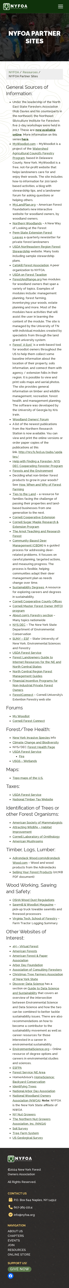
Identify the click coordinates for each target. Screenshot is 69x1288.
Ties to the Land (24, 494)
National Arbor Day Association (34, 1091)
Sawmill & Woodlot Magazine (33, 904)
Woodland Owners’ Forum (31, 419)
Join (11, 1245)
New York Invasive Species (31, 737)
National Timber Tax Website (33, 799)
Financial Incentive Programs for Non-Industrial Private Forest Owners (35, 685)
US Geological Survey (28, 1137)
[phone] (10, 1207)
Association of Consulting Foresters (37, 969)
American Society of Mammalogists (37, 822)
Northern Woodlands (27, 223)
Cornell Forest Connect (29, 721)
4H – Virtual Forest (25, 946)
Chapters (16, 1235)
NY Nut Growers (24, 1114)
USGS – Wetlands (25, 761)
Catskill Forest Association (31, 265)
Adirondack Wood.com (28, 858)
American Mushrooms (28, 841)
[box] (10, 1200)
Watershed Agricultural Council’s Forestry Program (33, 153)
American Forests (25, 951)
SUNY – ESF (21, 638)
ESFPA (17, 1067)
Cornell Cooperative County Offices (37, 601)
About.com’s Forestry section (33, 615)
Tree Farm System (26, 1133)
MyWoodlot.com (24, 144)
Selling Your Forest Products (32, 872)
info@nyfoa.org (24, 1215)
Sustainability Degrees (28, 587)
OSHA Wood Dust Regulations (33, 900)
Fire (21, 756)
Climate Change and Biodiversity (36, 742)
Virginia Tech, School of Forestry (35, 918)
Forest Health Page (41, 747)
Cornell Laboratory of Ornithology (36, 836)
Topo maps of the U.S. (28, 778)
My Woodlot (21, 716)
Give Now (19, 1269)
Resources (17, 1250)
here (25, 139)
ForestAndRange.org (27, 279)
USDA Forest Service (27, 652)
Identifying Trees (24, 1086)
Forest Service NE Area (29, 1072)
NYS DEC (19, 624)
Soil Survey (20, 1128)
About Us (15, 1231)
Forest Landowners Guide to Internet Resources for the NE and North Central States (37, 662)
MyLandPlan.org (24, 204)
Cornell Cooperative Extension (34, 517)
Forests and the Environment (33, 470)
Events (14, 1240)
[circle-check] (10, 1214)
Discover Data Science (28, 983)
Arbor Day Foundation (28, 965)
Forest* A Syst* (23, 344)
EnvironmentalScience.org (31, 1049)
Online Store (19, 1254)
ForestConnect (23, 694)
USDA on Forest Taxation (30, 274)
